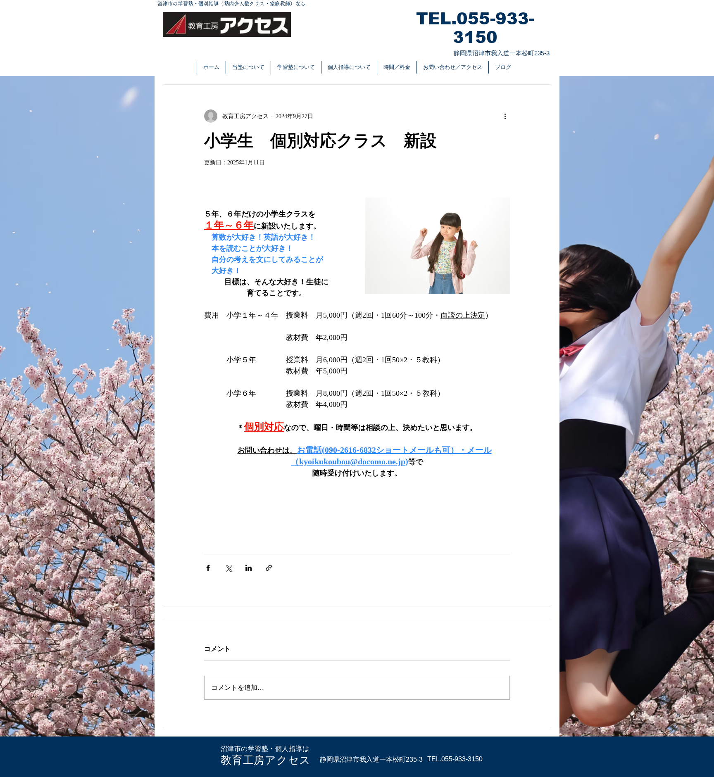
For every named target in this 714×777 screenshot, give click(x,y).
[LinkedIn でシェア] (248, 568)
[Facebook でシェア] (208, 568)
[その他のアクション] (505, 116)
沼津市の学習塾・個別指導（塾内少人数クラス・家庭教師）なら (231, 3)
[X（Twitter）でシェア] (228, 568)
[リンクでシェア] (269, 568)
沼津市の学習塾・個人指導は (265, 748)
